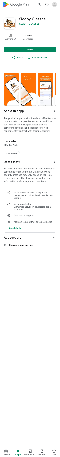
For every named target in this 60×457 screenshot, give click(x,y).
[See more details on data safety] (14, 228)
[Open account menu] (54, 4)
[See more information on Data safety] (54, 162)
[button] (15, 39)
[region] (30, 37)
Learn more (19, 195)
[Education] (12, 153)
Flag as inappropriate (18, 245)
